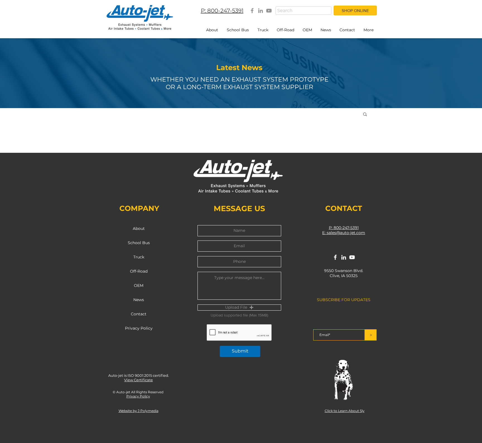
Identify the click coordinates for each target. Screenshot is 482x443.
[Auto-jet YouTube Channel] (269, 10)
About (139, 228)
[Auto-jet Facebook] (252, 10)
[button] (365, 115)
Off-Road (139, 271)
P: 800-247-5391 (344, 227)
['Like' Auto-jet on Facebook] (335, 257)
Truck (138, 256)
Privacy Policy (139, 328)
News (138, 299)
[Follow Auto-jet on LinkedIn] (343, 257)
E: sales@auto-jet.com (343, 232)
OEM (138, 285)
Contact (138, 313)
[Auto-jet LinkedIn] (260, 10)
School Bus (139, 242)
